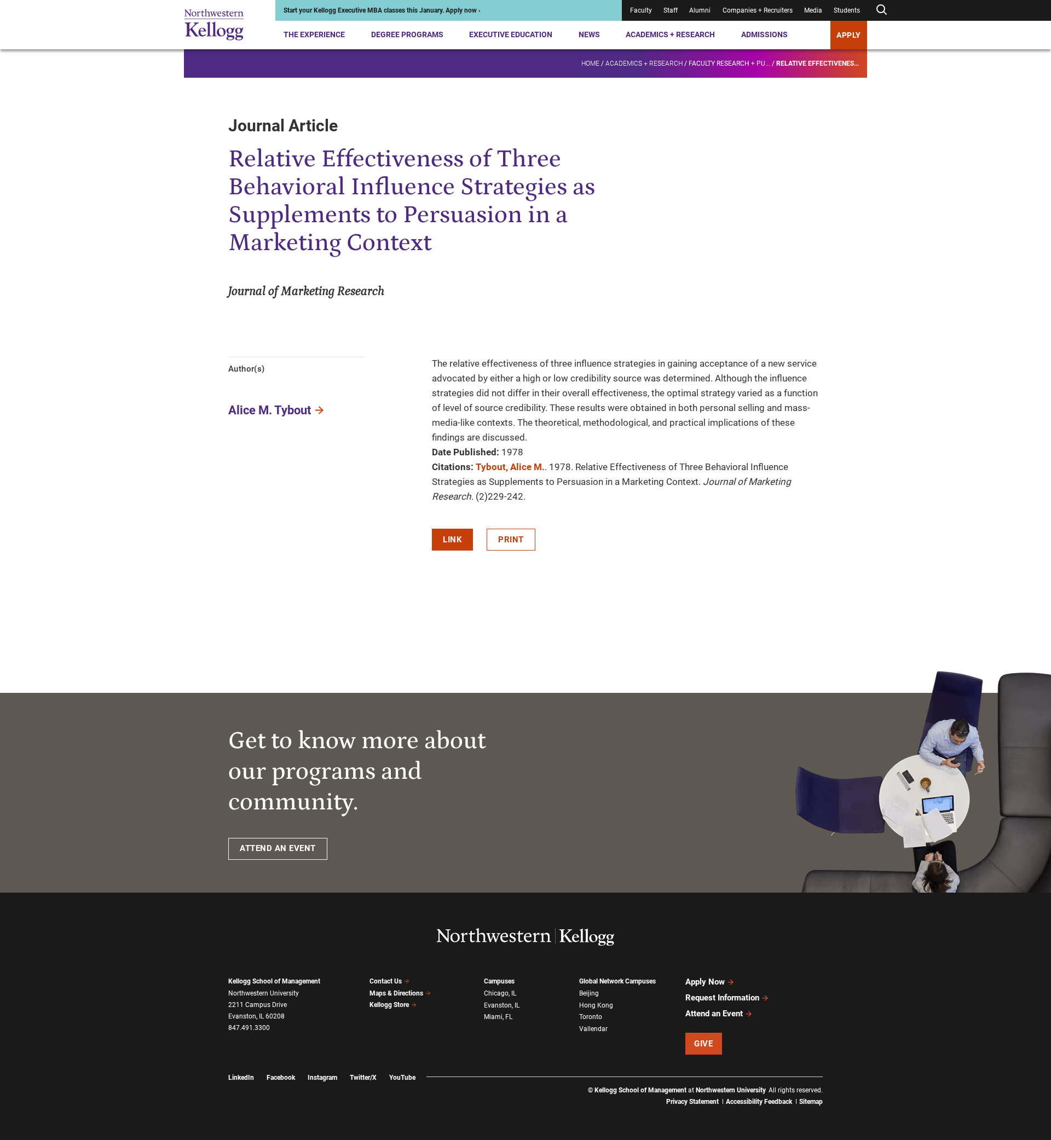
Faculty (641, 10)
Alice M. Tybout (269, 410)
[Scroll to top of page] (837, 1083)
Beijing (589, 993)
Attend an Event (714, 1014)
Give (703, 1044)
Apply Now (705, 982)
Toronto (590, 1017)
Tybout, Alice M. (510, 466)
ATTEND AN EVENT (278, 848)
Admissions (764, 34)
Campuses (499, 981)
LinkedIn (241, 1077)
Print (511, 540)
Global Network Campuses (617, 981)
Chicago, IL (500, 993)
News (589, 34)
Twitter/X (363, 1077)
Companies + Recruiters (758, 10)
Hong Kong (596, 1005)
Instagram (322, 1077)
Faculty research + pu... (729, 63)
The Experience (314, 34)
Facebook (281, 1077)
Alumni (700, 10)
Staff (670, 10)
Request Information (722, 998)
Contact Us (385, 981)
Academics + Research (670, 34)
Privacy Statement (692, 1102)
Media (813, 10)
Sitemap (811, 1102)
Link (452, 540)
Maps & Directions (396, 993)
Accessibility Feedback (759, 1102)
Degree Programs (407, 34)
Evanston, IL (501, 1005)
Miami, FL (498, 1017)
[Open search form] (881, 10)
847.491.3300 (249, 1028)
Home (590, 63)
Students (847, 10)
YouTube (402, 1077)
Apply (848, 35)
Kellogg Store (389, 1005)
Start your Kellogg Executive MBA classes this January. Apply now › (382, 10)
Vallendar (593, 1029)
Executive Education (510, 34)
